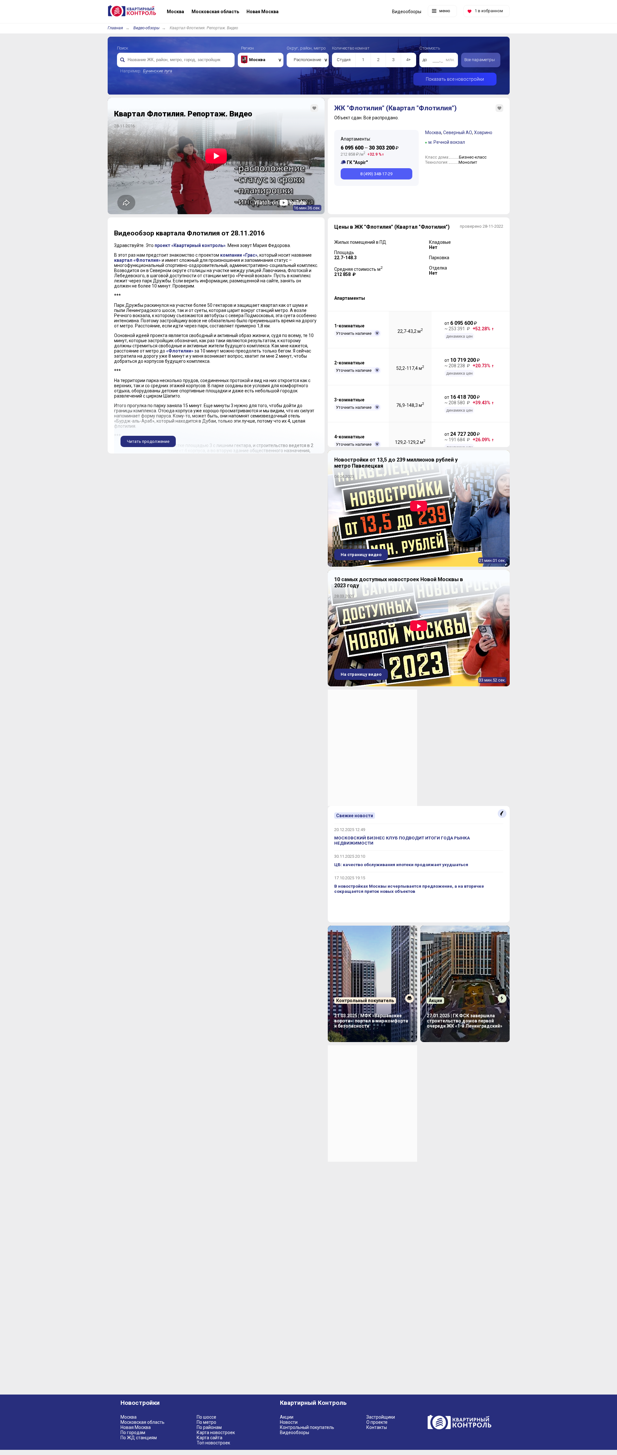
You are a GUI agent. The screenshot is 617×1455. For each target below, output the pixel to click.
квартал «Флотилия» (137, 260)
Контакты (376, 1427)
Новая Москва (136, 1427)
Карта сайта (209, 1437)
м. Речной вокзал (446, 142)
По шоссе (206, 1417)
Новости (289, 1422)
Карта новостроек (216, 1432)
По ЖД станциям (139, 1437)
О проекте (377, 1422)
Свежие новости (354, 815)
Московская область (143, 1422)
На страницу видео (361, 554)
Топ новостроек (213, 1442)
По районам (209, 1427)
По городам (133, 1432)
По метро (206, 1422)
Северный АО (457, 132)
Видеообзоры (294, 1432)
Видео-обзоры (146, 27)
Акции (286, 1417)
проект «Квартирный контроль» (190, 245)
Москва (433, 132)
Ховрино (483, 132)
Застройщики (380, 1417)
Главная (115, 27)
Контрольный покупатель (307, 1427)
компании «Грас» (238, 255)
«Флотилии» (179, 350)
